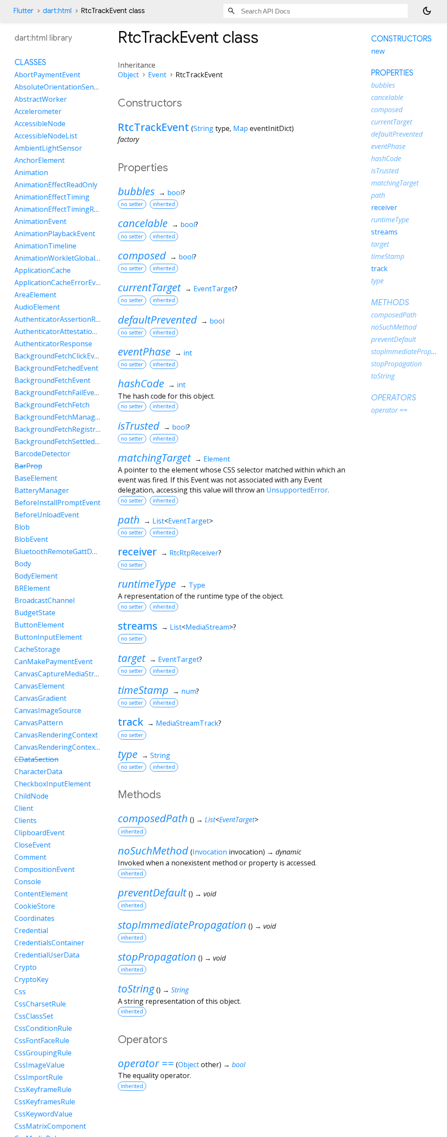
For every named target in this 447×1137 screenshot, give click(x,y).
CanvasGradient (40, 698)
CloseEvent (32, 845)
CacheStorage (37, 649)
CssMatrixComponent (50, 1126)
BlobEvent (31, 539)
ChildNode (31, 796)
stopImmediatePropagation (182, 924)
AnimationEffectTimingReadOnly (67, 209)
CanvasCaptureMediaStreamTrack (70, 674)
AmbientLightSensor (48, 148)
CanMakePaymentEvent (53, 661)
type (128, 754)
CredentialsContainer (49, 943)
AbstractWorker (40, 99)
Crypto (25, 967)
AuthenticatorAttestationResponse (71, 331)
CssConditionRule (43, 1028)
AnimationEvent (40, 221)
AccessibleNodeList (45, 136)
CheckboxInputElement (52, 784)
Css (20, 991)
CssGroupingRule (43, 1053)
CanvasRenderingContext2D (60, 747)
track (130, 721)
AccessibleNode (39, 123)
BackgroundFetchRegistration (63, 429)
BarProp (28, 466)
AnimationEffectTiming (51, 197)
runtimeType (147, 583)
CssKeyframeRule (43, 1089)
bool (174, 192)
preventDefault (152, 892)
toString (136, 988)
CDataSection (36, 759)
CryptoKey (31, 979)
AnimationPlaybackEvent (54, 233)
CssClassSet (33, 1016)
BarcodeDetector (42, 453)
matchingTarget (154, 457)
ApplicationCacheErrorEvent (60, 282)
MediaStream (207, 627)
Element (216, 459)
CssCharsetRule (40, 1004)
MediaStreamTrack (187, 723)
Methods (390, 302)
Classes (30, 62)
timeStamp (143, 689)
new (378, 51)
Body (22, 563)
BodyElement (36, 576)
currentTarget (149, 287)
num (188, 691)
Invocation (210, 852)
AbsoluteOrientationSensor (59, 87)
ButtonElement (39, 625)
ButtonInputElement (48, 637)
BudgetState (34, 612)
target (131, 658)
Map (240, 128)
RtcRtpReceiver (193, 553)
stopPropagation (157, 956)
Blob (22, 527)
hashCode (141, 383)
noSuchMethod (153, 850)
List (158, 521)
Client (23, 808)
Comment (30, 857)
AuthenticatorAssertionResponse (69, 319)
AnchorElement (39, 160)
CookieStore (34, 906)
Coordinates (34, 918)
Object (128, 74)
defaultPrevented (157, 319)
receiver (137, 551)
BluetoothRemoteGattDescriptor (68, 551)
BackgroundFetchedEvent (56, 368)
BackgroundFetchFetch (51, 405)
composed (142, 255)
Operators (393, 398)
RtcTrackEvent (153, 127)
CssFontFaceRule (41, 1040)
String (203, 128)
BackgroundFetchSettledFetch (63, 441)
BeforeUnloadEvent (46, 515)
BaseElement (35, 478)
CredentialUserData (46, 955)
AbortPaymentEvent (47, 74)
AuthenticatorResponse (53, 343)
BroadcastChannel (44, 600)
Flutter (23, 11)
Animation (31, 172)
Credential (31, 930)
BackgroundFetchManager (58, 417)
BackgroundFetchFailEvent (57, 392)
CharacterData (38, 771)
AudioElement (37, 307)
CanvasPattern (38, 722)
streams (137, 625)
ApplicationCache (42, 270)
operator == (146, 1063)
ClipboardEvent (39, 832)
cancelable (143, 223)
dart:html (57, 11)
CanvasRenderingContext (56, 735)
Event (157, 74)
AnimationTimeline (45, 246)
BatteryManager (41, 490)
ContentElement (41, 894)
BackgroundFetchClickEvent (59, 356)
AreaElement (35, 295)
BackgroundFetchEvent (52, 380)
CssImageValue (39, 1065)
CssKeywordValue (43, 1114)
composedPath (153, 818)
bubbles (136, 191)
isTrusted (138, 425)
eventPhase (144, 351)
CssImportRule (38, 1077)
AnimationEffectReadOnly (55, 185)
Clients (25, 820)
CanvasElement (39, 686)
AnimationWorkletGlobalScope (64, 258)
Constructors (401, 39)
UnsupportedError (297, 490)
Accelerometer (38, 111)
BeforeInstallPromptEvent (57, 502)
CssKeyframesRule (44, 1101)
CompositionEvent (44, 869)
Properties (392, 73)
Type (197, 585)
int (187, 353)
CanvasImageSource (47, 710)
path (129, 519)
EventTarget (213, 288)
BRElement (32, 588)
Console (27, 881)
